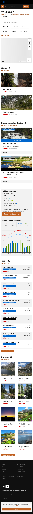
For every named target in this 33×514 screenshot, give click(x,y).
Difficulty (5, 27)
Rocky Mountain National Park (21, 14)
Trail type (24, 27)
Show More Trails (7, 351)
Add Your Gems (5, 70)
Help (3, 466)
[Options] (29, 60)
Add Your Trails (5, 263)
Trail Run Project (21, 471)
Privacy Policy (16, 505)
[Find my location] (29, 43)
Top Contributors (6, 474)
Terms (20, 511)
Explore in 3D (6, 152)
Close (16, 509)
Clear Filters (5, 35)
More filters (23, 31)
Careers (4, 500)
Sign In (26, 6)
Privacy (24, 511)
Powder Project (20, 474)
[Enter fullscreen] (29, 40)
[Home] (9, 6)
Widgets (4, 469)
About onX (4, 498)
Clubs (3, 471)
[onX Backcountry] (6, 2)
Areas (2, 14)
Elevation (13, 31)
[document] (16, 506)
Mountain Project (21, 464)
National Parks (20, 476)
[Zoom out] (29, 49)
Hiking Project (20, 469)
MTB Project (20, 466)
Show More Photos (8, 455)
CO (7, 14)
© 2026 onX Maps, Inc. (12, 511)
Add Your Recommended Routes (9, 125)
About (3, 464)
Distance (15, 27)
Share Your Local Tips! (12, 214)
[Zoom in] (29, 46)
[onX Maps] (5, 487)
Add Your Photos (5, 359)
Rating (5, 31)
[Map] (16, 50)
